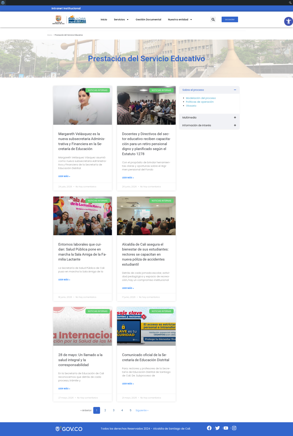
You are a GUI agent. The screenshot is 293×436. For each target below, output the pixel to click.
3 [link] (114, 409)
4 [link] (122, 409)
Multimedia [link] (189, 117)
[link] (288, 21)
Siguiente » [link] (142, 410)
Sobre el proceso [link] (193, 90)
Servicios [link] (119, 19)
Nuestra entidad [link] (178, 19)
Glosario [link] (191, 105)
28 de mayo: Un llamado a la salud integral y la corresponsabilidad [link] (80, 360)
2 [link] (105, 409)
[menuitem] (3, 2)
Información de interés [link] (196, 125)
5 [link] (131, 409)
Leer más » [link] (64, 176)
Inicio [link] (104, 19)
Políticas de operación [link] (200, 102)
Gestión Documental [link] (148, 19)
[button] (213, 19)
